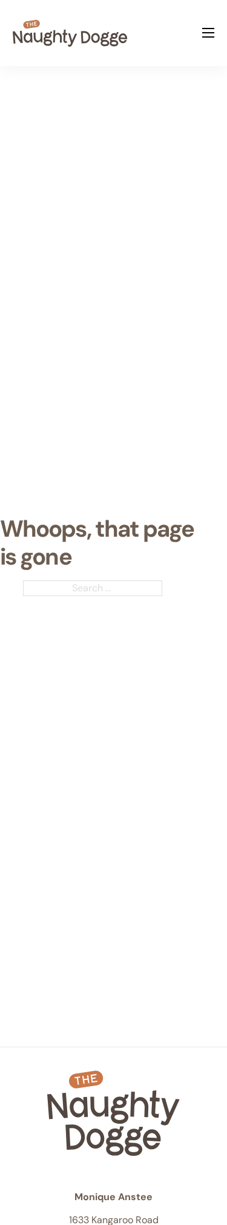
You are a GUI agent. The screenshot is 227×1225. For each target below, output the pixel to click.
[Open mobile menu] (208, 33)
